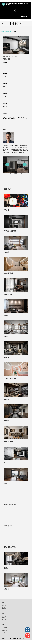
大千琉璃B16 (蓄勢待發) (10, 231)
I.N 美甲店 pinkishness (10, 378)
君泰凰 (6, 568)
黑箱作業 (6, 420)
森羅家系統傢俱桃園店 (10, 505)
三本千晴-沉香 (8, 526)
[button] (7, 164)
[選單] (2, 23)
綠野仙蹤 (6, 210)
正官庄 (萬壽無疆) (9, 273)
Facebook (4, 627)
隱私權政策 (4, 607)
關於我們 (4, 605)
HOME (2, 31)
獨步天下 (6, 399)
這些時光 (6, 589)
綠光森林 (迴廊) (8, 294)
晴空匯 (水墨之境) (9, 441)
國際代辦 (4, 616)
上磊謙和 (6, 357)
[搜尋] (5, 23)
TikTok (3, 632)
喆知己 (6, 315)
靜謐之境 (6, 252)
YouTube (4, 629)
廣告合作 (4, 618)
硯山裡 (6, 462)
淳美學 (6, 336)
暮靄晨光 (6, 483)
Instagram (4, 630)
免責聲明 (4, 608)
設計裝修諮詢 (5, 619)
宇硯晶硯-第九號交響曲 (10, 547)
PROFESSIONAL (8, 31)
